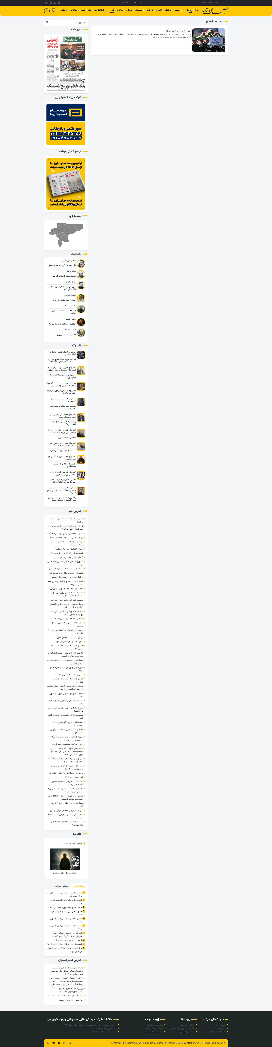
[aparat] (46, 3)
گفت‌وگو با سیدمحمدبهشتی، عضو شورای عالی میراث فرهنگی (62, 445)
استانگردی (99, 10)
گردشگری (149, 10)
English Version (217, 1032)
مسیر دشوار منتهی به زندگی (64, 300)
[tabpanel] (65, 922)
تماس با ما (220, 1025)
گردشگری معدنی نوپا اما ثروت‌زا (62, 324)
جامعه (177, 10)
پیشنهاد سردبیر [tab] (62, 886)
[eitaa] (59, 3)
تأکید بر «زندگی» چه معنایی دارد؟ (62, 265)
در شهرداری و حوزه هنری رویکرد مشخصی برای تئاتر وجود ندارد (62, 360)
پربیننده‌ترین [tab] (79, 886)
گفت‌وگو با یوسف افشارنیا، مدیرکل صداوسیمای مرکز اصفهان (62, 473)
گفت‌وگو (76, 345)
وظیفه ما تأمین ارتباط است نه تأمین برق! (63, 423)
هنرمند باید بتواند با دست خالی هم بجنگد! (62, 407)
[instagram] (55, 3)
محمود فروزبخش (69, 260)
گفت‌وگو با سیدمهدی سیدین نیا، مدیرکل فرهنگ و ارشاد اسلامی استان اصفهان (61, 490)
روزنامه (73, 10)
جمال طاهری (71, 281)
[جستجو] (47, 23)
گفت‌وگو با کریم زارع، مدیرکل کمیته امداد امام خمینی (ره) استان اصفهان (61, 369)
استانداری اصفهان (186, 1025)
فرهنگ (168, 10)
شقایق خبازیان (70, 295)
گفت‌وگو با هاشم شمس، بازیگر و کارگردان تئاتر (63, 353)
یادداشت (76, 254)
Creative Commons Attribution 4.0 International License (195, 1043)
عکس (82, 10)
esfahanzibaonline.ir (136, 1043)
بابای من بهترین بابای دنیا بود (178, 30)
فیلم (90, 10)
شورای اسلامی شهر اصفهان (181, 1028)
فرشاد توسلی (71, 271)
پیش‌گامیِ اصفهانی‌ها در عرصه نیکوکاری (63, 376)
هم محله (112, 11)
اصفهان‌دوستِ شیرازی (66, 334)
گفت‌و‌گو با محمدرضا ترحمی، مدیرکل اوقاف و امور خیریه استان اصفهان (61, 431)
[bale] (53, 1043)
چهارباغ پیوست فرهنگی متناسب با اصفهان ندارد (62, 288)
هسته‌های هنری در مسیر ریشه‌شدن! (65, 465)
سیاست (138, 10)
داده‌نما (77, 834)
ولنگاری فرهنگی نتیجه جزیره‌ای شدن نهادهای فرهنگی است (62, 499)
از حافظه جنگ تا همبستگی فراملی (64, 312)
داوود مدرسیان (70, 305)
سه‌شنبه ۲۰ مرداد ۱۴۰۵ (73, 843)
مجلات (64, 10)
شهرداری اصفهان (186, 1032)
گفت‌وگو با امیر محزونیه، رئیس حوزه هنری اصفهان (61, 458)
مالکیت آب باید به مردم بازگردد (62, 450)
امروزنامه (76, 29)
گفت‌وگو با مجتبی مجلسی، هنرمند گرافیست (62, 400)
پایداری (129, 10)
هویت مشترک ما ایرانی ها (64, 276)
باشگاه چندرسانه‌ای (154, 1028)
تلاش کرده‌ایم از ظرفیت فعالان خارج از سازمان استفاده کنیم (63, 481)
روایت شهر (189, 11)
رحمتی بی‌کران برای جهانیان (65, 873)
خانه (197, 10)
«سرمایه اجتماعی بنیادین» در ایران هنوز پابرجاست (61, 392)
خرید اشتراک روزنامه (153, 1032)
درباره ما (221, 1028)
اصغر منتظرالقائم (69, 329)
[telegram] (50, 3)
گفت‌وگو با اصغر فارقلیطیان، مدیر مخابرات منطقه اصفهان (63, 416)
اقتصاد (159, 10)
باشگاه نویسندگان (155, 1025)
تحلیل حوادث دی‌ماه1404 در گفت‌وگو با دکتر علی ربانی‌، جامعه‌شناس (61, 384)
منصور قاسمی (70, 319)
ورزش (120, 10)
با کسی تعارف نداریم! (67, 437)
